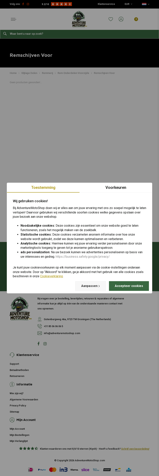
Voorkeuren (115, 187)
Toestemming (43, 187)
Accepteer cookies (129, 286)
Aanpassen (89, 286)
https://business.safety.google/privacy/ (83, 256)
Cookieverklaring (51, 276)
